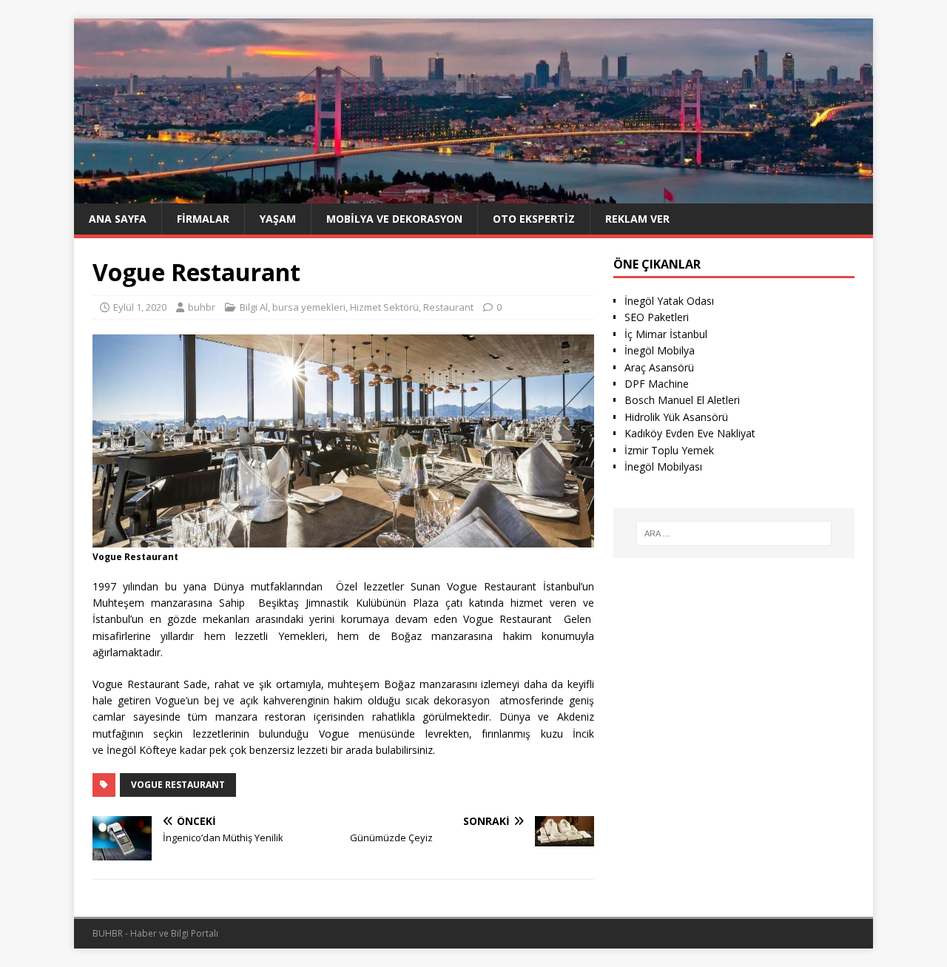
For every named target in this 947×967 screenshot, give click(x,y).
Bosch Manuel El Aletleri (682, 400)
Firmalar (203, 219)
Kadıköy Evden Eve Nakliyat (689, 433)
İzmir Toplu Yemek (669, 450)
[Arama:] (734, 533)
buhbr (201, 307)
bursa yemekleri (309, 307)
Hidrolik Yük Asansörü (676, 417)
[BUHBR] (473, 194)
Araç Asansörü (659, 367)
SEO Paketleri (656, 317)
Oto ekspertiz (534, 219)
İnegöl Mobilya (659, 350)
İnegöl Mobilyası (663, 466)
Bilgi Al (254, 307)
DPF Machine (656, 384)
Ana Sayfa (117, 219)
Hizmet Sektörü (384, 307)
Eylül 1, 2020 (139, 307)
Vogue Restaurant (178, 784)
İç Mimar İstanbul (665, 334)
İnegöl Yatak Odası (669, 301)
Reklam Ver (637, 219)
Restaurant (448, 307)
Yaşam (278, 219)
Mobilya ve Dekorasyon (394, 219)
